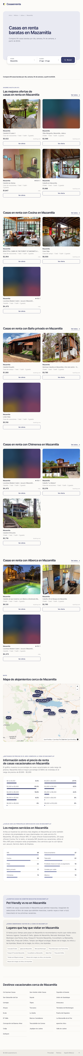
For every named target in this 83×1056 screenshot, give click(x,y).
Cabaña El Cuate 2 (9, 133)
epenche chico (61, 1023)
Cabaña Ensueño (8, 367)
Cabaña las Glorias (9, 183)
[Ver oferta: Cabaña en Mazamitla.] (61, 163)
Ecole (5, 1013)
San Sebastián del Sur (10, 997)
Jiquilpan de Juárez (36, 1028)
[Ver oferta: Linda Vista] (21, 397)
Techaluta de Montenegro (64, 1008)
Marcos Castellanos (36, 1018)
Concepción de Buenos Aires (12, 1023)
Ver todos (75, 95)
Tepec (32, 1002)
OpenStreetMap (71, 739)
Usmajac (6, 1002)
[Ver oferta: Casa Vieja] (61, 231)
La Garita (33, 1013)
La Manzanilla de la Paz (64, 1018)
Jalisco (22, 15)
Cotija (5, 1028)
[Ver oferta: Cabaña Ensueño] (21, 347)
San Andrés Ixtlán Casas (38, 992)
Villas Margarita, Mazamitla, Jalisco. (54, 133)
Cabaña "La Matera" (49, 483)
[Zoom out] (77, 689)
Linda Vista (6, 417)
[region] (41, 713)
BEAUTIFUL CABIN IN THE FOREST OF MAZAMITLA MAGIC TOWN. (25, 251)
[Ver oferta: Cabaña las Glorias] (21, 163)
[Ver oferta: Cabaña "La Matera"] (61, 463)
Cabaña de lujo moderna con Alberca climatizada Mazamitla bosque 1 (26, 599)
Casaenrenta (14, 4)
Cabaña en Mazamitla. (50, 183)
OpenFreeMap (48, 739)
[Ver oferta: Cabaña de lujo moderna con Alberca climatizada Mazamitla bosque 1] (21, 579)
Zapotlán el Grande (62, 992)
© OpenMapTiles (56, 739)
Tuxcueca (33, 1008)
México (16, 15)
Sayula (32, 997)
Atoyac (5, 1008)
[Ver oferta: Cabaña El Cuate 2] (21, 114)
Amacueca (59, 1002)
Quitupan (6, 1034)
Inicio (10, 15)
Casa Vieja (46, 251)
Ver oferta (21, 143)
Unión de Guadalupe (63, 997)
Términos (58, 1053)
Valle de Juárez (61, 1028)
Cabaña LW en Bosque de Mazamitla (55, 599)
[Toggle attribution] (77, 739)
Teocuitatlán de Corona (37, 1023)
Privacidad (50, 1053)
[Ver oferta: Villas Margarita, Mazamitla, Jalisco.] (61, 114)
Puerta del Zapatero (63, 1013)
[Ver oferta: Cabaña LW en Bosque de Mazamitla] (61, 579)
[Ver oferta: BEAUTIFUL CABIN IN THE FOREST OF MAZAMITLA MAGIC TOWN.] (21, 231)
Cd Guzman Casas (9, 992)
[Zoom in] (77, 686)
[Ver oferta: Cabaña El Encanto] (21, 513)
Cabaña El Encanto (9, 533)
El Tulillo (5, 1018)
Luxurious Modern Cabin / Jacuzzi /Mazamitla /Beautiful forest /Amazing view (28, 301)
